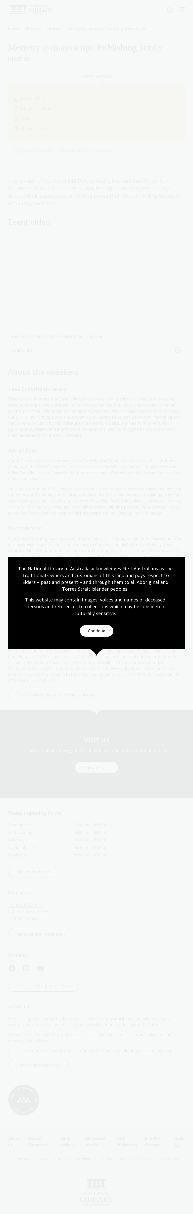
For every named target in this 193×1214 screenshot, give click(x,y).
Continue (96, 631)
